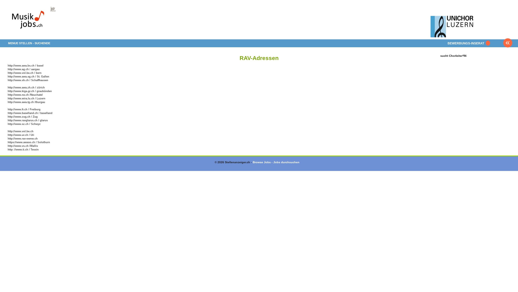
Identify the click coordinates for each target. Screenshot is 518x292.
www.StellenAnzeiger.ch (32, 21)
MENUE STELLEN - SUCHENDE (29, 43)
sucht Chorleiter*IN (453, 55)
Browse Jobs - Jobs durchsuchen (276, 162)
